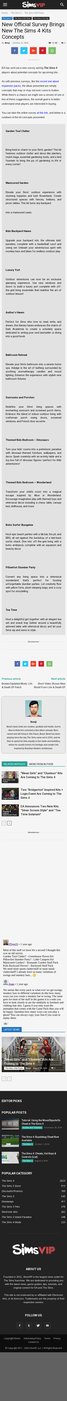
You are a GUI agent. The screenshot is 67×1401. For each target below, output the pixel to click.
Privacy (57, 1338)
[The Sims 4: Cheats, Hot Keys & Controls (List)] (10, 1158)
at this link (42, 112)
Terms (47, 1338)
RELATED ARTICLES (14, 764)
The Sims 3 (8, 1196)
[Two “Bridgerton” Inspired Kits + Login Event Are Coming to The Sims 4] (10, 794)
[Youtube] (47, 1325)
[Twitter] (38, 1325)
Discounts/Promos (12, 1191)
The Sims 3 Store (11, 1186)
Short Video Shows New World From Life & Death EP (49, 685)
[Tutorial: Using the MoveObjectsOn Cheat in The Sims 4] (10, 1125)
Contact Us (33, 1342)
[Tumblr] (28, 1325)
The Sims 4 (7, 18)
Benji (7, 42)
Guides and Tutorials (32, 1127)
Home (5, 12)
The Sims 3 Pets (11, 1206)
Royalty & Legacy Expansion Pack (10, 813)
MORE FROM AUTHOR (41, 764)
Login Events (8, 798)
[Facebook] (19, 1325)
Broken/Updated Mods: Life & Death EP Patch (17, 685)
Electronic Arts (10, 1211)
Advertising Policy (32, 1338)
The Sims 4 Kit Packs (22, 18)
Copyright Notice (12, 1338)
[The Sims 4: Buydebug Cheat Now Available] (10, 1141)
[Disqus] (33, 892)
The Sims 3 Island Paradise (17, 1217)
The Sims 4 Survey (41, 18)
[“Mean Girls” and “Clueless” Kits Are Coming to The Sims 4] (10, 777)
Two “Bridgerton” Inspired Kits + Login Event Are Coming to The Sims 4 (42, 793)
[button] (62, 4)
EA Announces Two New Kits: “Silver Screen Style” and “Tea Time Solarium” (40, 810)
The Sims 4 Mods (11, 1222)
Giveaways (8, 1201)
